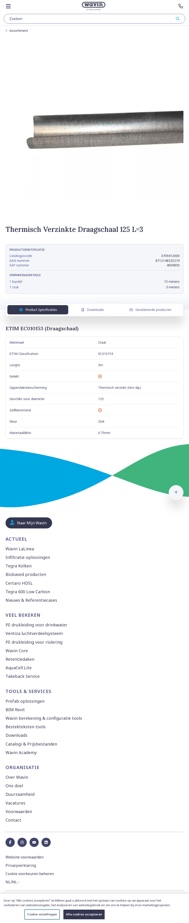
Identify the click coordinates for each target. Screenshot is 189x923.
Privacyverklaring (21, 865)
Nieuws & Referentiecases (31, 600)
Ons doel (14, 785)
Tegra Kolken (19, 566)
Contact (13, 820)
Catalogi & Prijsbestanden (31, 744)
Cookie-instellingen (42, 914)
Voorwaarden (19, 811)
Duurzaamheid (20, 794)
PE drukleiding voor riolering (34, 642)
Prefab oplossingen (25, 701)
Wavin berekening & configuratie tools (44, 718)
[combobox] (94, 19)
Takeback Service (23, 676)
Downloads (95, 309)
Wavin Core (17, 650)
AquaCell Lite (19, 667)
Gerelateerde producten (153, 309)
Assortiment (18, 30)
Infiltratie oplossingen (28, 557)
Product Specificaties (41, 309)
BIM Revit (15, 709)
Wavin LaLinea (20, 548)
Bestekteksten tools (26, 726)
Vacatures (15, 803)
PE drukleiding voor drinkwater (36, 625)
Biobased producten (26, 574)
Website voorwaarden (25, 857)
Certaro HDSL (19, 583)
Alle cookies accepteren (84, 914)
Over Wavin (17, 777)
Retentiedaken (20, 659)
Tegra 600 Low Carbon (28, 591)
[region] (94, 908)
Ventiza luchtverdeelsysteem (34, 633)
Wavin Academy (21, 752)
